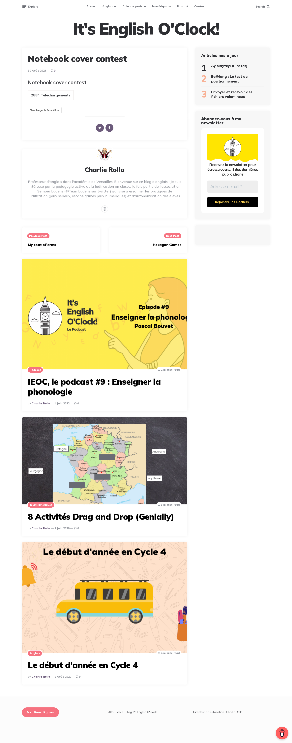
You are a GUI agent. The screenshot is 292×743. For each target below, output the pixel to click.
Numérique (159, 6)
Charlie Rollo (41, 403)
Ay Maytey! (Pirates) (229, 65)
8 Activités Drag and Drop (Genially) (101, 516)
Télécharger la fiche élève (44, 110)
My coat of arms (42, 244)
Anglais (107, 6)
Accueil (91, 6)
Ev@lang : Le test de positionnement (229, 78)
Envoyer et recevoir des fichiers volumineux (231, 94)
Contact (200, 6)
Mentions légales (40, 712)
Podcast (182, 6)
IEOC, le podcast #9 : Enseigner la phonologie (94, 386)
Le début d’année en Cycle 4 (83, 665)
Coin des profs (132, 6)
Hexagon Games (167, 244)
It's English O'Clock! (146, 28)
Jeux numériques (41, 504)
